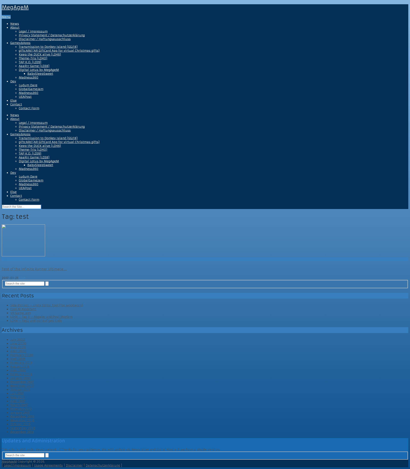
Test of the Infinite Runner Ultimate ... (34, 269)
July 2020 (17, 340)
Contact (16, 104)
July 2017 (17, 393)
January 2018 (20, 378)
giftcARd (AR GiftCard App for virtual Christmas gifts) (59, 51)
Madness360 (28, 77)
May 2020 (18, 347)
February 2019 (21, 363)
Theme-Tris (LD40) (33, 58)
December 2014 (22, 432)
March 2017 (19, 405)
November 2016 (22, 420)
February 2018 (21, 374)
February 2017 (21, 409)
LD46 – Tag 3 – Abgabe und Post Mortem (41, 317)
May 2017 (17, 397)
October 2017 (20, 390)
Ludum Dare (28, 85)
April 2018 (18, 370)
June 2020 (18, 343)
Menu (6, 17)
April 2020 (18, 351)
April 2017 (17, 401)
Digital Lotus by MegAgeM (39, 70)
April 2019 (17, 359)
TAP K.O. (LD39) (30, 62)
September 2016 (22, 428)
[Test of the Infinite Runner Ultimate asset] (205, 240)
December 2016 (22, 416)
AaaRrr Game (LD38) (34, 66)
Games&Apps (20, 43)
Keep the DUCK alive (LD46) (40, 54)
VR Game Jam (20, 313)
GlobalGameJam (31, 89)
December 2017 (22, 382)
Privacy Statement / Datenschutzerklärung (52, 35)
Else (13, 100)
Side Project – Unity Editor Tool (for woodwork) (46, 305)
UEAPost (25, 97)
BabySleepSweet (40, 74)
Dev (13, 81)
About (14, 27)
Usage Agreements (48, 465)
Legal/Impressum (17, 465)
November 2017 (22, 386)
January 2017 (20, 413)
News (14, 24)
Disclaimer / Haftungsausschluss (45, 39)
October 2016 (20, 424)
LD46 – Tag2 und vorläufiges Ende (36, 321)
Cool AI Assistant (23, 309)
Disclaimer (74, 465)
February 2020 (21, 355)
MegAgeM (15, 7)
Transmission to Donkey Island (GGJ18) (48, 47)
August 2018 (19, 366)
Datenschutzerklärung (103, 465)
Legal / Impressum (33, 31)
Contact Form (29, 108)
